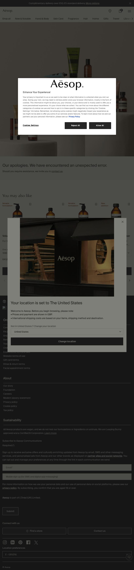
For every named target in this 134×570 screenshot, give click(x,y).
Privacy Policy (74, 116)
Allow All (100, 125)
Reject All (75, 125)
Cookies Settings (31, 125)
